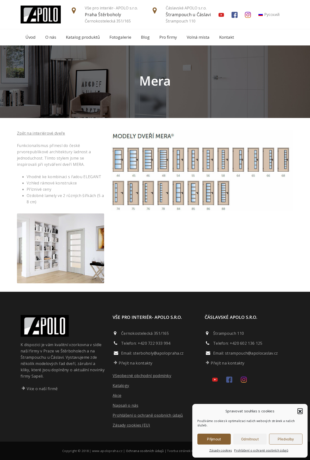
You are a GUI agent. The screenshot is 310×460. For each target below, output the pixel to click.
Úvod (30, 37)
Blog (145, 37)
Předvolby (286, 439)
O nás (50, 37)
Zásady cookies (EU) (131, 425)
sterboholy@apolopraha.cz (158, 353)
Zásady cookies (220, 450)
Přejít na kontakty (135, 363)
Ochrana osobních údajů (145, 451)
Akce (117, 395)
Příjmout (214, 439)
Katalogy (121, 385)
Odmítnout (250, 439)
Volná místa (198, 37)
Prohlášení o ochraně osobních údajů (261, 450)
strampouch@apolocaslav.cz (251, 353)
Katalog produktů (83, 37)
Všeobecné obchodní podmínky (142, 375)
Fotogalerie (120, 37)
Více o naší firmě (42, 388)
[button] (300, 411)
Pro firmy (168, 37)
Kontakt (226, 37)
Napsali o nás (125, 405)
